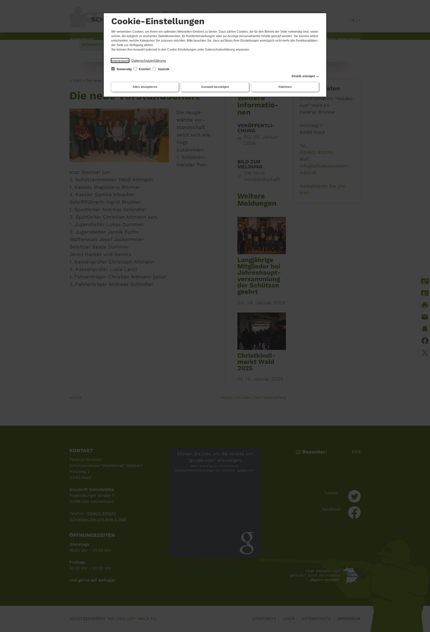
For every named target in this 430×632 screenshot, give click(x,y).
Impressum (120, 61)
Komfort (144, 69)
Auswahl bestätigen (215, 87)
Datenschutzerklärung (148, 61)
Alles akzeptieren (145, 87)
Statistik (163, 69)
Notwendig (124, 69)
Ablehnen (285, 87)
